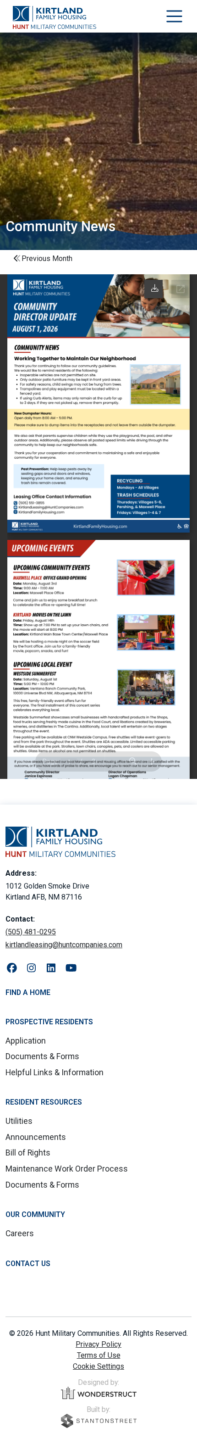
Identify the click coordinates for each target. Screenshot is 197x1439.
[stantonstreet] (99, 1421)
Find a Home (27, 992)
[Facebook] (11, 968)
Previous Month (47, 258)
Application (25, 1040)
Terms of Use (98, 1355)
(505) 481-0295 (30, 932)
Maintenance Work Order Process (66, 1168)
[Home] (54, 17)
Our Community (35, 1214)
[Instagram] (31, 968)
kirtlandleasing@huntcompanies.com (63, 944)
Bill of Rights (27, 1152)
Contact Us (27, 1263)
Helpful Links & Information (54, 1072)
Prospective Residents (49, 1021)
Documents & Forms (42, 1056)
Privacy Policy (98, 1344)
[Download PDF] (154, 288)
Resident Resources (43, 1102)
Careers (19, 1233)
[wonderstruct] (99, 1393)
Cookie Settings (98, 1366)
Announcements (35, 1137)
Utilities (19, 1121)
